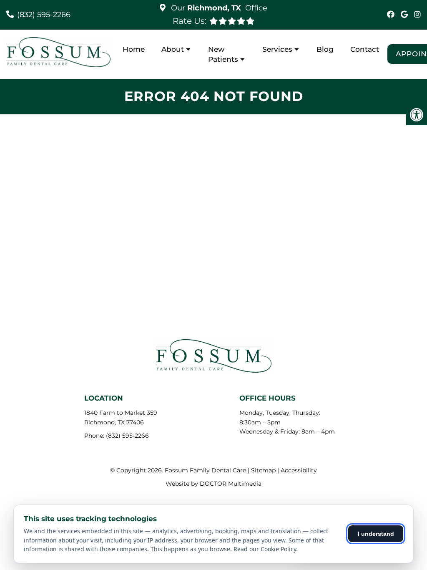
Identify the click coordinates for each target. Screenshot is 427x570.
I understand (376, 533)
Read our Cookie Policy (265, 549)
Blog (325, 49)
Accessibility (299, 470)
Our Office (218, 8)
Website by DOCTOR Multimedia (213, 483)
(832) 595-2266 (43, 14)
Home (134, 49)
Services (277, 49)
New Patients (223, 54)
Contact (364, 49)
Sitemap (263, 470)
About (172, 49)
